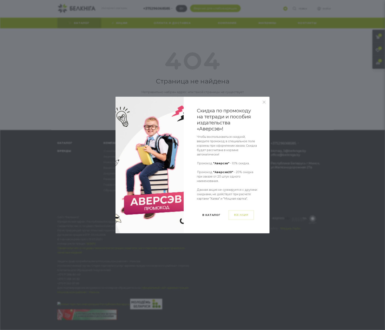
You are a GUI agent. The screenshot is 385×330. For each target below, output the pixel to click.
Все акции (241, 215)
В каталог (211, 214)
